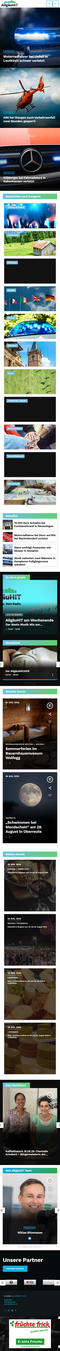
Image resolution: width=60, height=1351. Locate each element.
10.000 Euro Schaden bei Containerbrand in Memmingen (33, 524)
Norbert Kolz (30, 1239)
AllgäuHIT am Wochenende (30, 620)
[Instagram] (12, 1311)
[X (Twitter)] (5, 1311)
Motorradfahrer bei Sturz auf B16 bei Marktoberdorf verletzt (35, 537)
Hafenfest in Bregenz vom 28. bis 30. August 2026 (27, 927)
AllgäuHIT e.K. (18, 1296)
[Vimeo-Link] (9, 4)
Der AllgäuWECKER (18, 671)
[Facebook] (16, 1311)
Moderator (30, 1235)
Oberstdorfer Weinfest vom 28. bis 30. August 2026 (28, 873)
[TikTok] (9, 1311)
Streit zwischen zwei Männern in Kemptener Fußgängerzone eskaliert (34, 561)
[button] (26, 684)
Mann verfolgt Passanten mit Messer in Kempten (32, 549)
